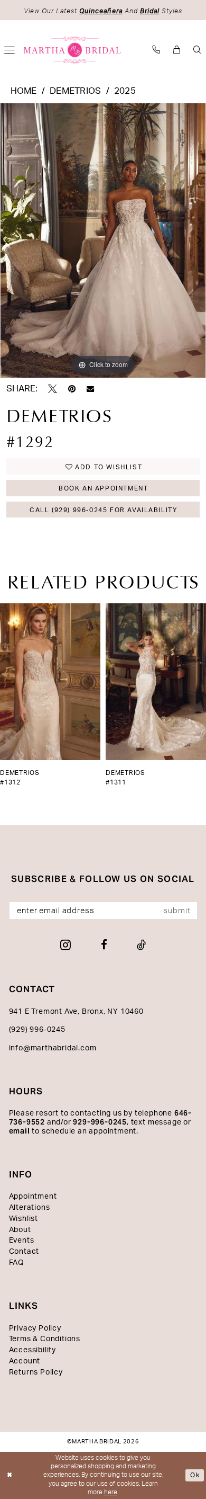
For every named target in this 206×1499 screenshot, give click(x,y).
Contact (24, 1251)
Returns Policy (36, 1372)
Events (21, 1240)
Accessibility (32, 1350)
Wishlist (23, 1219)
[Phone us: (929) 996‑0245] (156, 50)
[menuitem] (156, 50)
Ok (195, 1475)
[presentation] (54, 681)
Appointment (33, 1196)
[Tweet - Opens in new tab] (52, 389)
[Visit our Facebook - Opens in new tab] (104, 945)
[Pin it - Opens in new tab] (72, 389)
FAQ (16, 1262)
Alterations (29, 1207)
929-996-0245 (100, 1122)
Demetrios (75, 91)
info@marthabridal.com (53, 1048)
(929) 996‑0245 (37, 1029)
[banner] (73, 49)
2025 (125, 91)
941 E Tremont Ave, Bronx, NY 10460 (76, 1011)
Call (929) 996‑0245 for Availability (103, 510)
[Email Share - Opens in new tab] (90, 388)
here (110, 1492)
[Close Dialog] (9, 1475)
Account (25, 1361)
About (20, 1230)
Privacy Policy (35, 1328)
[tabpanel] (103, 240)
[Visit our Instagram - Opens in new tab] (65, 945)
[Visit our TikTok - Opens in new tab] (141, 945)
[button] (176, 50)
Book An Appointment (103, 488)
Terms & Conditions (44, 1339)
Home (24, 91)
